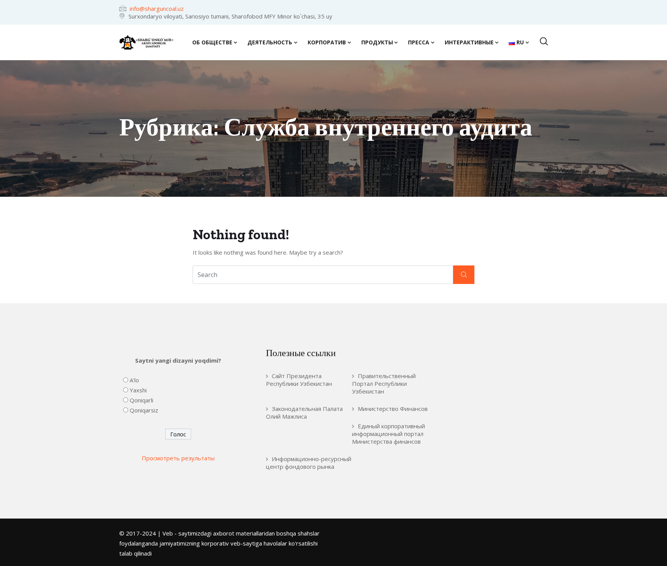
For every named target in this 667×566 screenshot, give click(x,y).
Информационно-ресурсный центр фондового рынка (308, 462)
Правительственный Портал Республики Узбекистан (384, 383)
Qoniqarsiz (144, 410)
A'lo (134, 380)
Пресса (418, 42)
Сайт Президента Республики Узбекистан (299, 379)
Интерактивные (469, 42)
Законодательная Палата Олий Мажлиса (304, 412)
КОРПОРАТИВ (327, 42)
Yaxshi (138, 390)
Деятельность (269, 42)
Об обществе (212, 42)
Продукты (377, 42)
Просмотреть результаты (178, 458)
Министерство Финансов (393, 408)
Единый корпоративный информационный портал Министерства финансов (388, 433)
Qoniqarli (141, 400)
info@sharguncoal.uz (157, 8)
